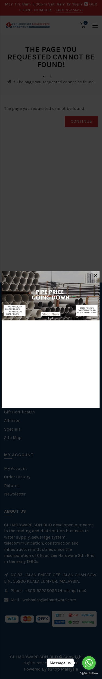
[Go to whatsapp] (89, 663)
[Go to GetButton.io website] (89, 673)
